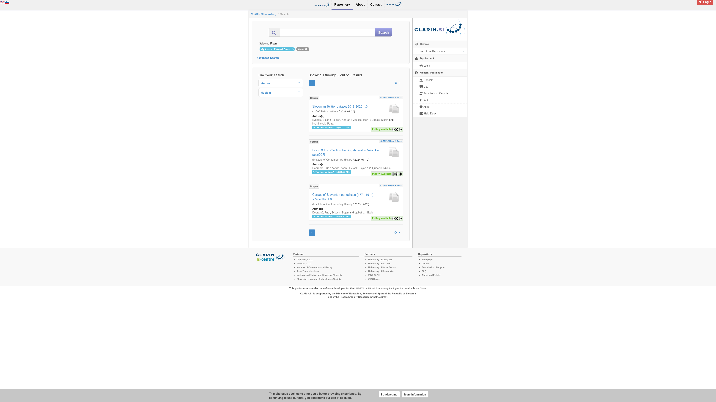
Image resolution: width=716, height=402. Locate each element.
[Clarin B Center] (271, 257)
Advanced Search (268, 58)
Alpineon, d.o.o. (305, 259)
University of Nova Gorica (382, 267)
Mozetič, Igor (360, 120)
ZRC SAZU (374, 275)
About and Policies (432, 275)
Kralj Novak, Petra (323, 123)
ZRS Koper (374, 279)
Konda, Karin (339, 168)
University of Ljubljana (380, 259)
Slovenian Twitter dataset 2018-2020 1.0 (340, 106)
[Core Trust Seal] (271, 272)
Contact (426, 263)
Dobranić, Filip (320, 168)
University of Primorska (381, 271)
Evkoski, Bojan (320, 120)
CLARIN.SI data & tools (391, 97)
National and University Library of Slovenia (319, 275)
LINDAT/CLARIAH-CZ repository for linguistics (378, 288)
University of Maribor (379, 263)
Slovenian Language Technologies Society (319, 279)
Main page (427, 259)
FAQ (424, 271)
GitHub (423, 288)
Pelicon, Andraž (341, 120)
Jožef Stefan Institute (325, 111)
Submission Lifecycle (433, 267)
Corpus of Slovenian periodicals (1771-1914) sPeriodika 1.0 (342, 196)
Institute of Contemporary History (332, 159)
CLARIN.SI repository (263, 14)
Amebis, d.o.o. (304, 263)
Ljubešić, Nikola (379, 120)
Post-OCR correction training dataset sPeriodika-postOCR (345, 152)
